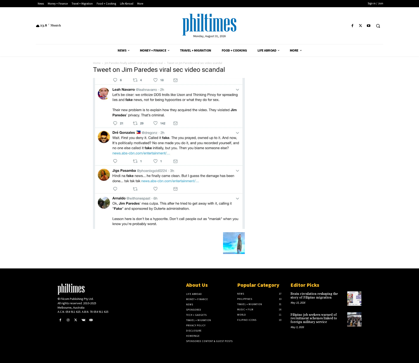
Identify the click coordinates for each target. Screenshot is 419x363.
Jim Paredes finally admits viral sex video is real (134, 63)
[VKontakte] (83, 320)
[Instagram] (68, 320)
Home (97, 63)
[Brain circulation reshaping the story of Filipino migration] (354, 298)
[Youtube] (369, 26)
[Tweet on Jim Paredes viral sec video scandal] (169, 228)
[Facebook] (352, 26)
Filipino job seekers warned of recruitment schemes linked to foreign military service (313, 318)
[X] (361, 26)
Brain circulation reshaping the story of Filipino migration (314, 296)
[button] (378, 26)
